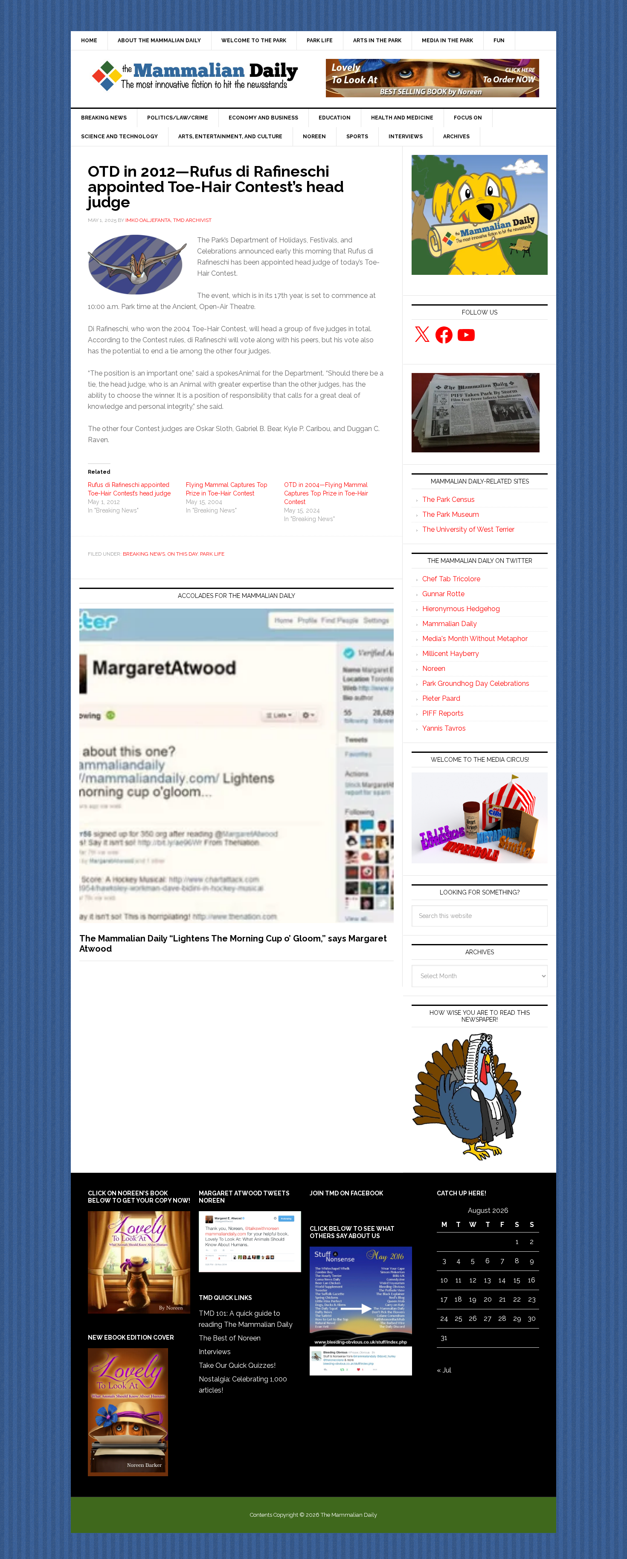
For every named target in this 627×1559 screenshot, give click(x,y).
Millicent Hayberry (450, 654)
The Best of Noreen (230, 1338)
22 (517, 1299)
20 (488, 1299)
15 (517, 1280)
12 (473, 1280)
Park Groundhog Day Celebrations (475, 683)
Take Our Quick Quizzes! (237, 1365)
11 (459, 1280)
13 (487, 1280)
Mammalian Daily (449, 624)
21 (502, 1299)
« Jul (444, 1370)
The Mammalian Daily (194, 78)
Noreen (433, 668)
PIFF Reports (443, 713)
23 (532, 1299)
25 (458, 1318)
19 (472, 1299)
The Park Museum (450, 514)
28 (502, 1318)
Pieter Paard (441, 698)
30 (532, 1318)
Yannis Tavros (444, 728)
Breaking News (144, 554)
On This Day (182, 554)
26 (473, 1318)
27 (487, 1318)
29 (517, 1318)
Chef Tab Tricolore (451, 579)
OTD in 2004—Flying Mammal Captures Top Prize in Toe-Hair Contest (326, 493)
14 (502, 1280)
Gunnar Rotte (443, 594)
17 (444, 1299)
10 (444, 1280)
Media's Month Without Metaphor (475, 639)
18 (458, 1299)
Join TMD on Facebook (346, 1193)
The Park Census (448, 499)
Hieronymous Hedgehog (461, 609)
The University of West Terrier (468, 529)
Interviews (215, 1352)
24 (444, 1318)
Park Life (212, 554)
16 (531, 1280)
